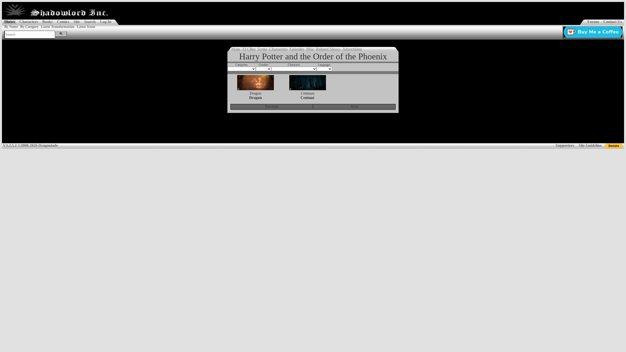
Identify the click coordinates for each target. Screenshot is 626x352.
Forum (593, 22)
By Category (29, 27)
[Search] (61, 34)
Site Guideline (590, 145)
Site (77, 22)
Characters (28, 22)
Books (47, 22)
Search (90, 22)
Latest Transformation (57, 27)
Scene (262, 49)
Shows (9, 22)
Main (235, 49)
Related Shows (328, 49)
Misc (310, 49)
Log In (105, 22)
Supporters (565, 145)
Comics (63, 22)
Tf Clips (249, 49)
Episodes (297, 49)
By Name (11, 27)
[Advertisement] (313, 131)
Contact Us (612, 22)
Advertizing (352, 49)
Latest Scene (86, 27)
